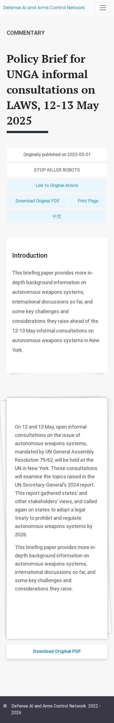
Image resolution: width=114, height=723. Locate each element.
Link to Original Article (57, 185)
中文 (57, 216)
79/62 (46, 460)
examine (32, 476)
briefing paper (41, 547)
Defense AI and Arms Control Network (44, 7)
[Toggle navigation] (103, 7)
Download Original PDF (37, 201)
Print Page (88, 201)
